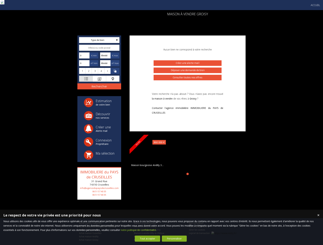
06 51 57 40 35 (99, 191)
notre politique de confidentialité (138, 230)
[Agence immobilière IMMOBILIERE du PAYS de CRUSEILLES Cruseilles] (2, 2)
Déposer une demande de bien (188, 70)
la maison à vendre (162, 98)
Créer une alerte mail (188, 63)
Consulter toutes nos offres (187, 77)
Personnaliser (174, 238)
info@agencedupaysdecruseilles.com (99, 188)
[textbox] (99, 48)
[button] (82, 71)
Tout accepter (147, 238)
